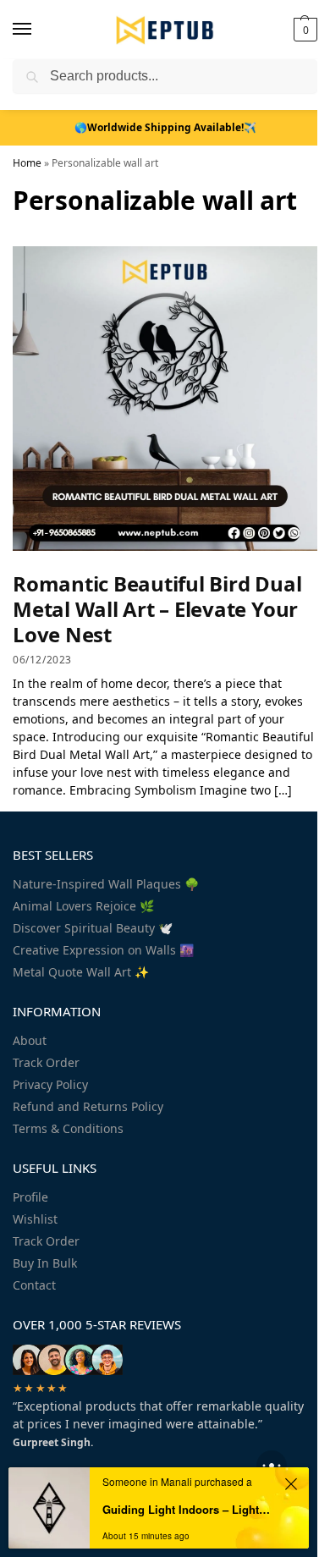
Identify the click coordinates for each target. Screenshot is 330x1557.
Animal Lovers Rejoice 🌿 (83, 906)
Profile (30, 1197)
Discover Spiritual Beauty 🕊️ (93, 928)
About (30, 1040)
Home (27, 163)
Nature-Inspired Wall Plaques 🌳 (106, 884)
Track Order (46, 1062)
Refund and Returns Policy (88, 1106)
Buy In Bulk (45, 1263)
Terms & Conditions (68, 1128)
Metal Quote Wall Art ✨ (81, 972)
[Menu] (38, 29)
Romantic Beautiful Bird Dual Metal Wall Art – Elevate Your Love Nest (157, 608)
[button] (303, 29)
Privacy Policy (50, 1084)
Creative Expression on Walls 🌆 (103, 950)
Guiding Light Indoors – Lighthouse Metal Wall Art (189, 1509)
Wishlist (35, 1219)
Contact (34, 1285)
